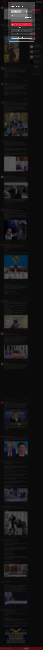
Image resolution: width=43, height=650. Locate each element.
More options (22, 37)
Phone (27, 11)
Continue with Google (22, 30)
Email (17, 11)
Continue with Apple (22, 33)
